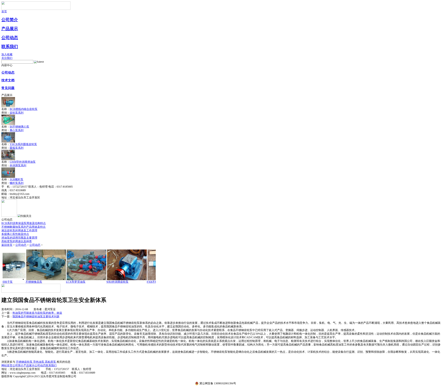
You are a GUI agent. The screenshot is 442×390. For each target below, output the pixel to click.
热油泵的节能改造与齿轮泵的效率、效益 (37, 312)
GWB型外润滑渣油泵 (23, 161)
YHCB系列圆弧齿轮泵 (23, 144)
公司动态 (9, 37)
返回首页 (6, 244)
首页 (4, 11)
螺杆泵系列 (16, 183)
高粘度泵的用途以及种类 (16, 241)
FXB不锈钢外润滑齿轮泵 (141, 281)
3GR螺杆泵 (16, 179)
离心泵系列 (16, 130)
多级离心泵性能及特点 (15, 234)
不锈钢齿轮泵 (24, 361)
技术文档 (8, 80)
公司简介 (9, 19)
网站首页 (6, 365)
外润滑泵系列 (18, 165)
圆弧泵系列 (16, 147)
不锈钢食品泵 (13, 281)
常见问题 (8, 88)
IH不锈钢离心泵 (19, 126)
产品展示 (9, 28)
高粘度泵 (51, 361)
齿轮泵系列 (16, 112)
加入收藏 (6, 54)
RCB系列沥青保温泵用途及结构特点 (23, 223)
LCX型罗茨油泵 (55, 281)
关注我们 (6, 58)
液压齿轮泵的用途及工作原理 (19, 230)
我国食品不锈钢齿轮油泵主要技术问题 (35, 316)
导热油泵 (39, 361)
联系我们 (9, 46)
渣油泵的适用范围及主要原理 (19, 237)
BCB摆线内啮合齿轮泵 (23, 109)
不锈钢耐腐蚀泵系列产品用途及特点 (23, 226)
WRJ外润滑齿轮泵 (97, 281)
